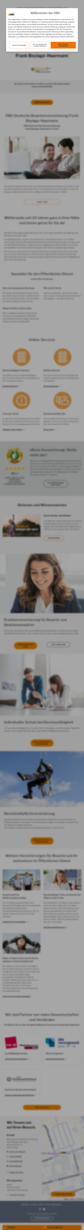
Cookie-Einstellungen (19, 45)
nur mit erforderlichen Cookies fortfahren (40, 45)
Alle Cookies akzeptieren (63, 45)
